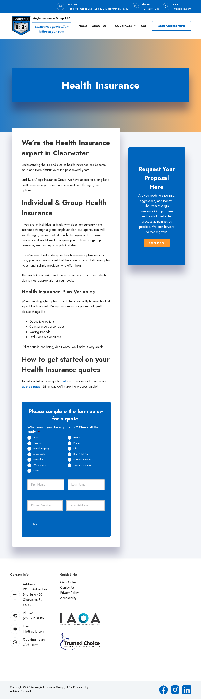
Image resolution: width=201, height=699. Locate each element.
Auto (35, 437)
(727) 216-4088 (151, 9)
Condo (37, 443)
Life (75, 448)
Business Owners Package (85, 459)
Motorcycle (39, 454)
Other (36, 470)
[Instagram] (175, 689)
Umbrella (38, 459)
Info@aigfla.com (182, 9)
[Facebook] (163, 689)
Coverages (123, 26)
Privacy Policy (69, 592)
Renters (77, 443)
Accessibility (68, 598)
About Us (99, 26)
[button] (157, 243)
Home (83, 26)
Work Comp (39, 465)
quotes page (31, 386)
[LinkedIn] (186, 689)
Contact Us (67, 587)
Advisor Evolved (20, 691)
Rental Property (41, 448)
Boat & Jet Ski (80, 454)
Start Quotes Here (171, 26)
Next (34, 524)
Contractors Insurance (85, 465)
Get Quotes (68, 582)
